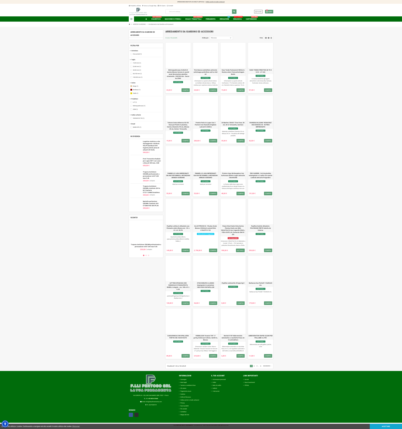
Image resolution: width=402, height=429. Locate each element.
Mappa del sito (184, 414)
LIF (135, 102)
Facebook (131, 415)
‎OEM (135, 109)
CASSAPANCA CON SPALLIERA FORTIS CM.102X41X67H (178, 337)
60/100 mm (137, 73)
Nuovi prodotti (184, 406)
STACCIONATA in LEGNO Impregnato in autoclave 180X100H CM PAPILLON (205, 285)
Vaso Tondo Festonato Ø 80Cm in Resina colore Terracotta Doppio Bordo (233, 72)
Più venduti (183, 409)
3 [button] (148, 255)
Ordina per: (205, 38)
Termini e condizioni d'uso (188, 385)
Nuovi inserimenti (250, 382)
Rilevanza (214, 38)
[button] (5, 424)
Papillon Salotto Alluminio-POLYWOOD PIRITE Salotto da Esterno (260, 228)
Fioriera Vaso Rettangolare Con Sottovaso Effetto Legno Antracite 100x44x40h (233, 175)
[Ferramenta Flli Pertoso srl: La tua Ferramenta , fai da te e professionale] (138, 11)
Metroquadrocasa (139, 106)
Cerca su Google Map (149, 6)
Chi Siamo (162, 6)
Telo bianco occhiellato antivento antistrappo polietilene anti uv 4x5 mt (206, 72)
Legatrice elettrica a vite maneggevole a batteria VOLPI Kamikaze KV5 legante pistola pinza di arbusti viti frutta (151, 146)
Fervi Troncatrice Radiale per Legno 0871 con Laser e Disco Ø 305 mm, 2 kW (152, 161)
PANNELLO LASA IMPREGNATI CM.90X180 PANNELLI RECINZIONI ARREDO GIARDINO (178, 175)
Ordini (214, 382)
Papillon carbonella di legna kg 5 (233, 283)
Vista (261, 38)
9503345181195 (138, 118)
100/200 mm (137, 77)
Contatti (170, 6)
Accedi (247, 379)
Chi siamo (183, 388)
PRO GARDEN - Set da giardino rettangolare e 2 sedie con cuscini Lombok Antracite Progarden (260, 175)
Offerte (247, 385)
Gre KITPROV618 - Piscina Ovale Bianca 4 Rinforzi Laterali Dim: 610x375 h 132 (205, 228)
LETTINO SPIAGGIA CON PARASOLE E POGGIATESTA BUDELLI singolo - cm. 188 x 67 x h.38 (178, 286)
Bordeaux (136, 89)
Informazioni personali (219, 379)
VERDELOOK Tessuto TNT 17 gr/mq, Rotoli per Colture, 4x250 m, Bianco (206, 338)
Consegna (183, 379)
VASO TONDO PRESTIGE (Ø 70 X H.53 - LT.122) (260, 71)
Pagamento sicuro (185, 391)
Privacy (182, 403)
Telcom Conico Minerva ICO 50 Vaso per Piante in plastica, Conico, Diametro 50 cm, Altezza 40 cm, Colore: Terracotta (178, 126)
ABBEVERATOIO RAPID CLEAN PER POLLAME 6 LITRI (261, 337)
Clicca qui (75, 426)
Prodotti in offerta (135, 6)
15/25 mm (137, 63)
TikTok (136, 415)
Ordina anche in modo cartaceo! (215, 2)
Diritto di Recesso (185, 397)
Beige (135, 86)
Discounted (137, 54)
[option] (146, 237)
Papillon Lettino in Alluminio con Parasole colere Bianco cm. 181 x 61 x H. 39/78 (178, 228)
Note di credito (217, 385)
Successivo (267, 366)
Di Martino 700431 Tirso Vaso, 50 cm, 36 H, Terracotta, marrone (233, 124)
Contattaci (183, 412)
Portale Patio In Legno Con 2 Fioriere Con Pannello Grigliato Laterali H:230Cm (205, 125)
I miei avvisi (216, 391)
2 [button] (146, 255)
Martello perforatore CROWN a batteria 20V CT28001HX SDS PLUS (151, 203)
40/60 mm (137, 70)
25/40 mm (137, 66)
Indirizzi (215, 388)
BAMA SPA (137, 127)
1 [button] (143, 255)
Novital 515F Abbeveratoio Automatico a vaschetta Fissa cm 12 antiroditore (233, 338)
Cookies (182, 394)
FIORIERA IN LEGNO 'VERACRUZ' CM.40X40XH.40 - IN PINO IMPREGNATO (260, 125)
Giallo (135, 93)
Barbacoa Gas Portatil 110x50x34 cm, (260, 284)
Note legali (183, 382)
